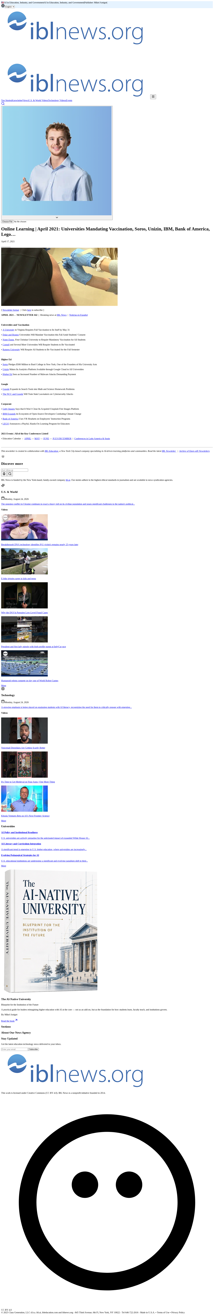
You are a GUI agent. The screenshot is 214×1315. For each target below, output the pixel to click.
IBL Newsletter (169, 451)
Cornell (6, 344)
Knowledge (17, 100)
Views (25, 100)
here (29, 310)
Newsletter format (10, 310)
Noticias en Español (78, 315)
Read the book (8, 1021)
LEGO (6, 423)
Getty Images (9, 409)
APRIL (27, 438)
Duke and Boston (11, 335)
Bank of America (10, 419)
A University (8, 330)
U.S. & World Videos (38, 100)
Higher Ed (7, 374)
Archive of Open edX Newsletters (194, 451)
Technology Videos (57, 100)
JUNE (46, 438)
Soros (5, 364)
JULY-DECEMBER (62, 438)
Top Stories (6, 100)
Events (69, 100)
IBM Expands (9, 414)
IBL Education (51, 451)
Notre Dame (8, 339)
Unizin (6, 369)
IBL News (62, 315)
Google (6, 389)
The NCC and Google (13, 394)
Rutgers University (11, 349)
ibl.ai (68, 480)
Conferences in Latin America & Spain (92, 438)
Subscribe (33, 1049)
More (3, 685)
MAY (37, 438)
